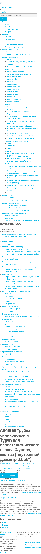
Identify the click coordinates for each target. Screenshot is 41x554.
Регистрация (7, 7)
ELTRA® (7, 104)
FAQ (6, 52)
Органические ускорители (15, 427)
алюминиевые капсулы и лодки (17, 371)
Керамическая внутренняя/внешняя (19, 269)
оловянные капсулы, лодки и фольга (19, 379)
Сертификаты (10, 39)
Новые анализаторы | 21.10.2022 (12, 481)
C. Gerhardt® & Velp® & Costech (16, 141)
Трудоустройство (11, 29)
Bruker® (8, 59)
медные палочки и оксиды (15, 362)
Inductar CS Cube (13, 97)
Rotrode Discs (9, 321)
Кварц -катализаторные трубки (17, 249)
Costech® (10, 148)
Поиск (3, 19)
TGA (8, 193)
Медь (7, 419)
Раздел (7, 301)
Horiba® (8, 151)
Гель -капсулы (10, 374)
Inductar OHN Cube (14, 99)
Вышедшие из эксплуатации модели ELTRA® (22, 220)
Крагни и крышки (11, 264)
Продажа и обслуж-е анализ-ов (14, 213)
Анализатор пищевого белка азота (20, 185)
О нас (7, 24)
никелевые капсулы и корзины (17, 376)
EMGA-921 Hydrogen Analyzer (18, 156)
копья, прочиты (11, 272)
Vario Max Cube (12, 92)
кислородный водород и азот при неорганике (22, 394)
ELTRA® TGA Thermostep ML (17, 133)
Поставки (8, 244)
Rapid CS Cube (12, 79)
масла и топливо (11, 399)
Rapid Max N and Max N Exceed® (19, 74)
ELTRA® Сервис (10, 218)
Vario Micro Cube (13, 89)
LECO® (7, 164)
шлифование (10, 304)
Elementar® (9, 69)
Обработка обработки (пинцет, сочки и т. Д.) (22, 316)
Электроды (9, 336)
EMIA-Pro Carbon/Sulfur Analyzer (19, 158)
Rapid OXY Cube (12, 82)
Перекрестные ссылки (13, 42)
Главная (5, 22)
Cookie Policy (5, 553)
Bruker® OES (9, 198)
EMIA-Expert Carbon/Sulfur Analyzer (20, 161)
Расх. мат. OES (7, 196)
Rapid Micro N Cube (14, 77)
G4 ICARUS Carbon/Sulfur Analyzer (19, 66)
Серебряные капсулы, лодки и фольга (19, 381)
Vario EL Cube (12, 84)
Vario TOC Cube (12, 94)
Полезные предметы (13, 329)
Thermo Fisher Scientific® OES (16, 200)
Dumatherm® (12, 143)
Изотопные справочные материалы (19, 392)
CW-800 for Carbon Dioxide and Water (20, 138)
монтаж (8, 294)
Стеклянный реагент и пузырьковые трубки (22, 254)
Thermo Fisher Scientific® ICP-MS (17, 210)
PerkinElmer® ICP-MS (12, 208)
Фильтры (8, 334)
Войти (4, 12)
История (8, 32)
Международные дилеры (14, 47)
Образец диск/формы (13, 346)
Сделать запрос (8, 475)
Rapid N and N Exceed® (15, 71)
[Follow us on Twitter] (8, 535)
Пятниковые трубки (12, 309)
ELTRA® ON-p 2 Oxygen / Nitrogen (19, 126)
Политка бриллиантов (13, 299)
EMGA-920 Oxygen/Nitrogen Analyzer (20, 153)
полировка (9, 296)
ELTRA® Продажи (11, 215)
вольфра (8, 414)
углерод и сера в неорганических (17, 406)
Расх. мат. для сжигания (11, 57)
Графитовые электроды (14, 324)
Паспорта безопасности (14, 44)
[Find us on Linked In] (8, 537)
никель (7, 421)
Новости (8, 27)
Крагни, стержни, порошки (15, 326)
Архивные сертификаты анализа (17, 54)
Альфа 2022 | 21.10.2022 (8, 498)
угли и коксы (9, 409)
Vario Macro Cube (13, 87)
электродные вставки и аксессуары (18, 239)
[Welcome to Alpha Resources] (1, 4)
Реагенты (8, 364)
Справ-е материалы (10, 50)
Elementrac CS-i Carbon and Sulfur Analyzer (23, 136)
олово (7, 424)
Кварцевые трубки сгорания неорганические (22, 251)
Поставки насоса (11, 349)
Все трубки (9, 354)
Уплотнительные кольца (14, 331)
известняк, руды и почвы (14, 389)
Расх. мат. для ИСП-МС (10, 203)
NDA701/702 (11, 146)
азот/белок (9, 386)
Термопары (9, 311)
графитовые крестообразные (16, 236)
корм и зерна (10, 397)
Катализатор (10, 359)
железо (7, 416)
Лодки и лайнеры (11, 259)
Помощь (5, 34)
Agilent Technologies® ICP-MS (16, 205)
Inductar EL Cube (13, 102)
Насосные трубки (11, 341)
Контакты (8, 37)
